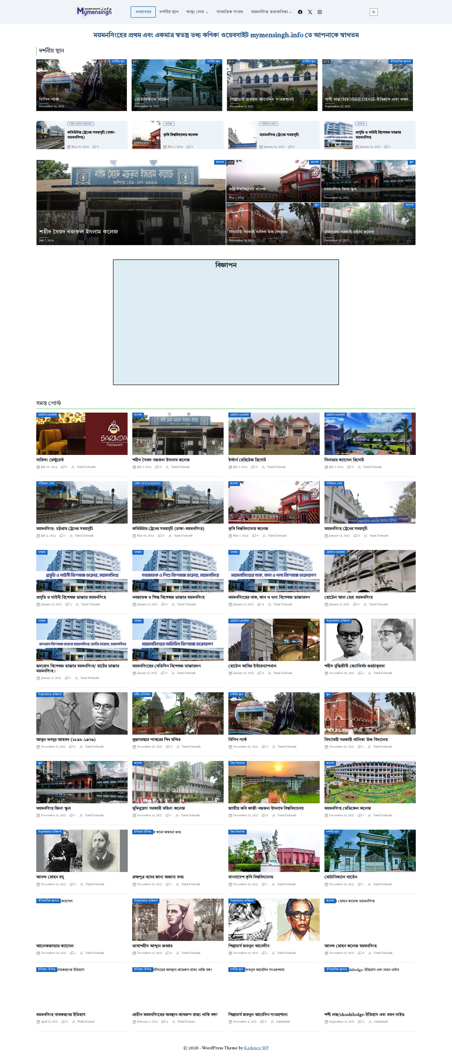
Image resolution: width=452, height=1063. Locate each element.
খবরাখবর (143, 12)
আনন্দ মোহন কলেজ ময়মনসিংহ (350, 946)
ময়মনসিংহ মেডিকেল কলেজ (347, 809)
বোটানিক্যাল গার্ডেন (340, 877)
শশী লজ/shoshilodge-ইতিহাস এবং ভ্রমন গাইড (364, 1015)
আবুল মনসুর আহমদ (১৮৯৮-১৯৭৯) (66, 740)
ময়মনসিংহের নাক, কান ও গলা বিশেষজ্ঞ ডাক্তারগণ (269, 598)
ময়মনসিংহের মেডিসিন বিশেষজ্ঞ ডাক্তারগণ (166, 666)
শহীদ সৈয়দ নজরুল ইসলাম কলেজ (161, 460)
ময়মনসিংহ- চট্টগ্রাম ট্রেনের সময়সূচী (64, 529)
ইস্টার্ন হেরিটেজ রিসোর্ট (247, 460)
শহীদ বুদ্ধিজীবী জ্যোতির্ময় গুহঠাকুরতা (354, 666)
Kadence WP (256, 1048)
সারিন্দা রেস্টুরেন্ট (50, 460)
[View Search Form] (374, 12)
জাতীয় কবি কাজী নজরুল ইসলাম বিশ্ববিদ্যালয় (265, 809)
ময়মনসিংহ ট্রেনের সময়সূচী (345, 529)
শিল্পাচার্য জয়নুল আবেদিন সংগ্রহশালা (258, 1015)
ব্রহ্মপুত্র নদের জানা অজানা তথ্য (158, 877)
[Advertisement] (226, 327)
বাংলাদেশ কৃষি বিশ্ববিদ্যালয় (250, 877)
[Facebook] (300, 12)
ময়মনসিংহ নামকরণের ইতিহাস (60, 1015)
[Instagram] (319, 12)
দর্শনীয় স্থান (169, 12)
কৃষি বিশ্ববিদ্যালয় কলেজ (248, 529)
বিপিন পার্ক (237, 740)
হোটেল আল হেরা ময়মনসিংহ (348, 598)
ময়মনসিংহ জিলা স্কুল (53, 809)
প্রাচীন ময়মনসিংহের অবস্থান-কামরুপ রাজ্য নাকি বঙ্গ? (175, 1015)
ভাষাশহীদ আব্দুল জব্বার (152, 946)
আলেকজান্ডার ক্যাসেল (55, 946)
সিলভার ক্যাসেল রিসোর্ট (344, 460)
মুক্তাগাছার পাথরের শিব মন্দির (156, 740)
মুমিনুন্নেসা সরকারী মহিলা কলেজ (158, 809)
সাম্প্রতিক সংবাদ (229, 12)
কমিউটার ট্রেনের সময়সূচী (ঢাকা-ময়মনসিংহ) (168, 529)
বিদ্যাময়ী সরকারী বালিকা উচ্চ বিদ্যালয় (356, 740)
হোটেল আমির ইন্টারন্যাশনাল (252, 666)
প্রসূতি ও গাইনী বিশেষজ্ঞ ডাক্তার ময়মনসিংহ (71, 598)
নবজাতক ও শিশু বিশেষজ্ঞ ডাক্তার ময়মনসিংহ (168, 598)
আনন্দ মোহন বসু (50, 877)
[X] (310, 12)
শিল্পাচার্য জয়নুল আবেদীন (248, 946)
